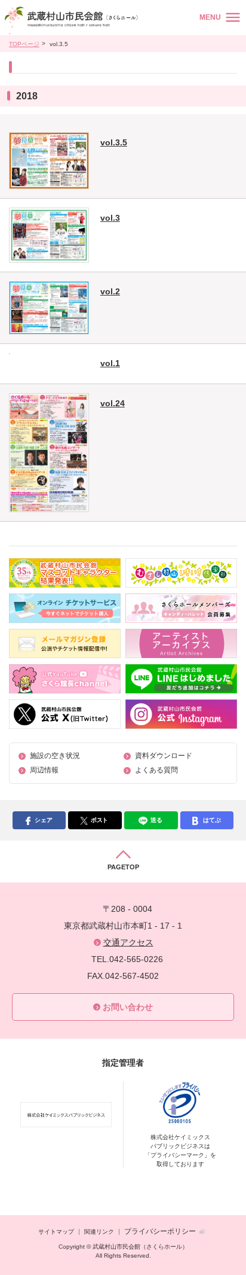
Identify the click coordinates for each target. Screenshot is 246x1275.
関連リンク (99, 1231)
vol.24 (112, 403)
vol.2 (110, 291)
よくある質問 (156, 770)
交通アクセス (128, 942)
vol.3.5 (113, 142)
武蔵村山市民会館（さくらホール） (73, 20)
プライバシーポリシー (160, 1231)
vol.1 (110, 363)
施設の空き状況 (55, 755)
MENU (210, 17)
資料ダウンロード (163, 755)
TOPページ (24, 44)
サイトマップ (56, 1231)
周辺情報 (44, 770)
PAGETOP (123, 867)
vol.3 (110, 218)
